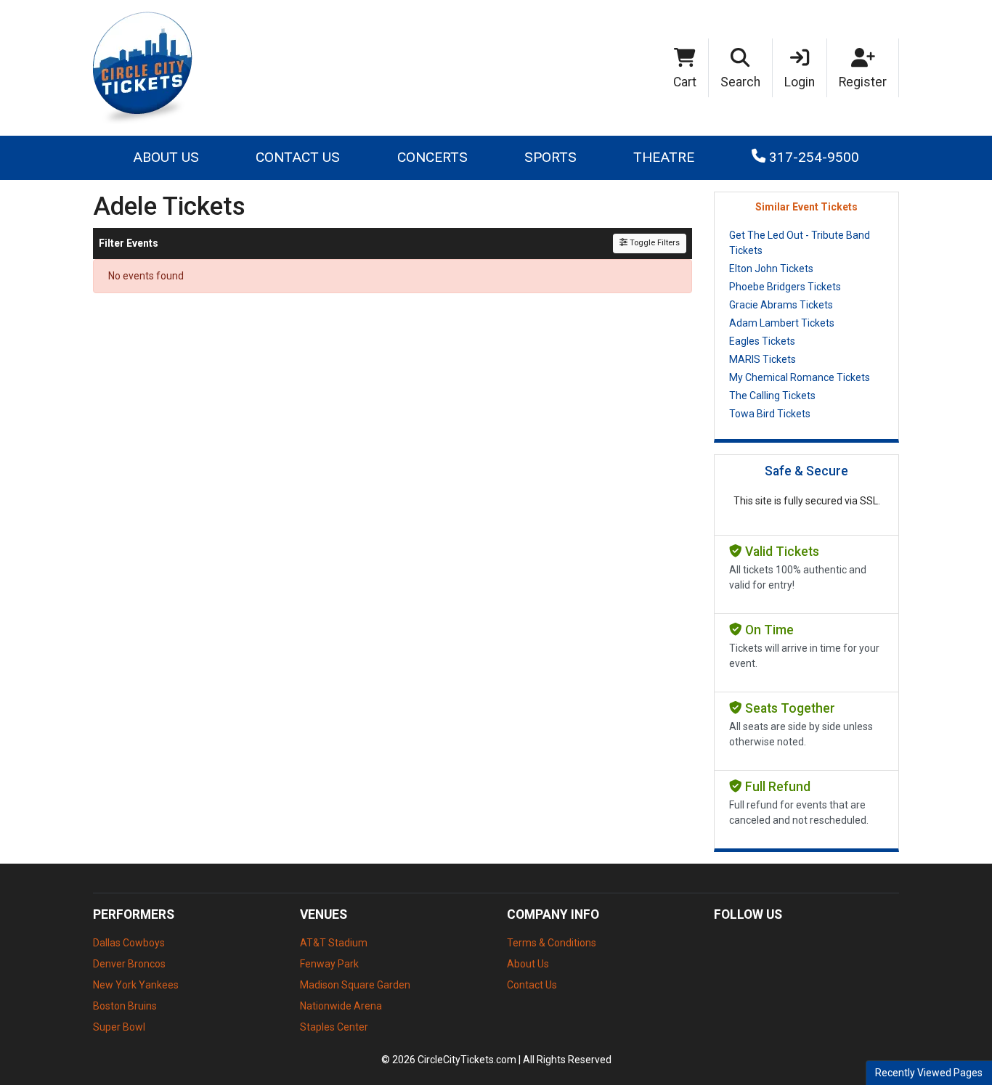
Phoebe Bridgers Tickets (785, 286)
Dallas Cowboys (129, 943)
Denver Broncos (129, 964)
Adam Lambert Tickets (781, 323)
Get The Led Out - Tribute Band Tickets (799, 242)
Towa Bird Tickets (769, 413)
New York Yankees (136, 985)
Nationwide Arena (341, 1006)
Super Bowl (119, 1027)
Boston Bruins (125, 1006)
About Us (166, 157)
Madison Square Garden (355, 985)
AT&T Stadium (333, 943)
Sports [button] (550, 157)
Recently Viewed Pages (929, 1072)
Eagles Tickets (762, 341)
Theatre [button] (663, 157)
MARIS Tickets (762, 359)
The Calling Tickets (772, 395)
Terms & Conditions (551, 943)
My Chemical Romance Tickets (799, 377)
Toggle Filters (653, 242)
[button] (741, 68)
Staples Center (334, 1027)
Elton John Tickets (771, 268)
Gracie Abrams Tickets (781, 305)
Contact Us (298, 157)
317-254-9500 (812, 157)
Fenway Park (329, 964)
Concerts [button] (432, 157)
